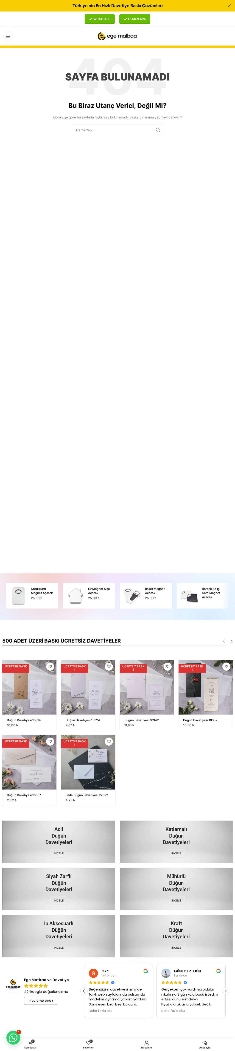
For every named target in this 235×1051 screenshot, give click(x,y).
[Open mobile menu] (8, 36)
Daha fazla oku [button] (100, 1011)
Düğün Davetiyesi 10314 (24, 720)
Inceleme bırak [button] (40, 1000)
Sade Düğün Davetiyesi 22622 (87, 795)
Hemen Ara (137, 19)
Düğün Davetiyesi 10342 (141, 720)
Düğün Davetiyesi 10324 (83, 720)
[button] (225, 991)
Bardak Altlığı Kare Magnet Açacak (211, 593)
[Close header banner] (229, 5)
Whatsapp (101, 19)
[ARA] (158, 130)
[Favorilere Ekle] (50, 667)
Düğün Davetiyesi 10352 (200, 720)
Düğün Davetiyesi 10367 (24, 795)
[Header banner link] (110, 5)
